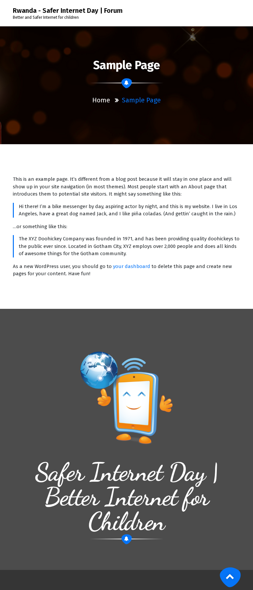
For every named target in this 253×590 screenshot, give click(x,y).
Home (101, 100)
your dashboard (131, 266)
